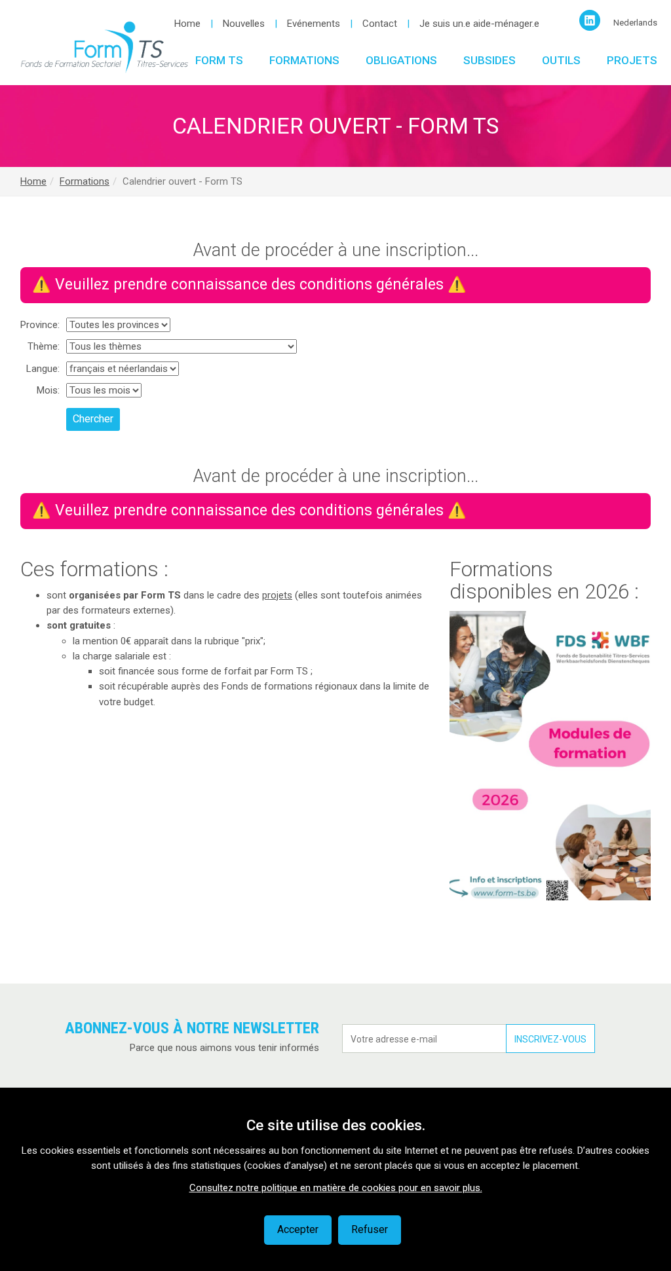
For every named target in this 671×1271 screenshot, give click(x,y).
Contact (379, 23)
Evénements (313, 23)
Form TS (219, 60)
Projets (632, 60)
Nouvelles (244, 23)
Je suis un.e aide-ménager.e (479, 23)
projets (277, 595)
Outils (561, 60)
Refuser (369, 1229)
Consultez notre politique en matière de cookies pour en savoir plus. (335, 1188)
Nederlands (635, 23)
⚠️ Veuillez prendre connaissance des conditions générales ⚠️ (249, 284)
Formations (304, 60)
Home (187, 23)
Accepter (297, 1229)
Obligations (401, 60)
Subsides (489, 60)
